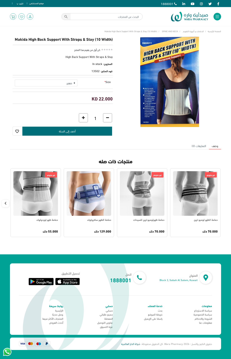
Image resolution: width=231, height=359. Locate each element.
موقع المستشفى (36, 3)
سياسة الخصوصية (202, 314)
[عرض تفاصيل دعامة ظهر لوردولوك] (35, 193)
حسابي (109, 310)
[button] (30, 16)
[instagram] (201, 3)
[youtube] (192, 3)
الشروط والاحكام (203, 318)
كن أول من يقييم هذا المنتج (87, 50)
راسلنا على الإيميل (153, 318)
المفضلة (108, 318)
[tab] (215, 145)
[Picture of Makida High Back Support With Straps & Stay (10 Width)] (169, 81)
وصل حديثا (57, 314)
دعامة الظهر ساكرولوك (99, 220)
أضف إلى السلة (89, 193)
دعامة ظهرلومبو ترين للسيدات (148, 220)
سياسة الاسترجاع (203, 310)
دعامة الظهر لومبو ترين (206, 220)
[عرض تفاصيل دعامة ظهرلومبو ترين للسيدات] (142, 193)
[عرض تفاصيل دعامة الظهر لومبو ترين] (195, 193)
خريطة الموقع (155, 314)
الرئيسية (59, 310)
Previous (225, 203)
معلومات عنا (205, 322)
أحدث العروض (56, 322)
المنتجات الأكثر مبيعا (52, 318)
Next (5, 203)
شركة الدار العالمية (130, 343)
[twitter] (210, 3)
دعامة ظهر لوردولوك (47, 220)
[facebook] (218, 3)
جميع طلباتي (106, 314)
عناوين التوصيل (105, 322)
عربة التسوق (106, 326)
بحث (160, 310)
